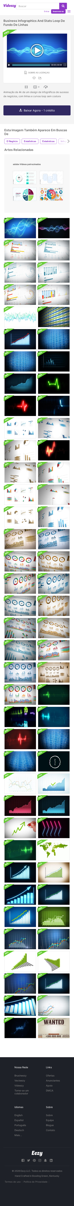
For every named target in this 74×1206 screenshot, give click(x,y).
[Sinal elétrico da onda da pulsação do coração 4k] (54, 383)
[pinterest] (34, 1160)
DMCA (49, 1090)
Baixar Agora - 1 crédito (39, 110)
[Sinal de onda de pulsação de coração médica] (54, 450)
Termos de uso (13, 1181)
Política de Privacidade (35, 1181)
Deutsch (19, 1130)
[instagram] (39, 1160)
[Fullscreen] (65, 65)
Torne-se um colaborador (21, 1092)
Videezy (19, 1085)
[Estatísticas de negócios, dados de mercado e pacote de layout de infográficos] (20, 628)
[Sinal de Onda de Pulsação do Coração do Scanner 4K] (20, 406)
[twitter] (28, 1160)
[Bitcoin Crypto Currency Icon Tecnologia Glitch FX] (54, 761)
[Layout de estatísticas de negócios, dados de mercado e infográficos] (54, 250)
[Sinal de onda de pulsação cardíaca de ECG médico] (54, 406)
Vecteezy (19, 1080)
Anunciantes (53, 1080)
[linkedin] (51, 1160)
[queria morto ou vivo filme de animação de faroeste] (54, 1028)
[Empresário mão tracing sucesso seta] (20, 828)
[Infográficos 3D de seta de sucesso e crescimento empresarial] (20, 383)
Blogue (50, 1125)
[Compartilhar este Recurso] (40, 78)
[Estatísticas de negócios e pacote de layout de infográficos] (20, 428)
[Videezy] (9, 6)
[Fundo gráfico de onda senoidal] (20, 317)
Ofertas (50, 1075)
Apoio (49, 1085)
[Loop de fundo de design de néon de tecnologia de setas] (54, 828)
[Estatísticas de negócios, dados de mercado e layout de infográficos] (20, 250)
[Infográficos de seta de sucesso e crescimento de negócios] (20, 339)
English (18, 1115)
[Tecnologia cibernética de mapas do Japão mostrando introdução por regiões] (20, 1028)
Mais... (18, 1135)
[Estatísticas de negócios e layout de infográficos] (20, 783)
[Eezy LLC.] (37, 1153)
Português (20, 1125)
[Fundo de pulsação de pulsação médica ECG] (54, 694)
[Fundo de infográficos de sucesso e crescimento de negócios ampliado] (54, 361)
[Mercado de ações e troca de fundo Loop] (54, 317)
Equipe (50, 1120)
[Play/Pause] (9, 65)
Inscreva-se (58, 11)
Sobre (49, 1115)
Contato (50, 1130)
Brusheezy (20, 1075)
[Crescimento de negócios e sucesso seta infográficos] (20, 872)
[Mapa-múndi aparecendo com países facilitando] (54, 850)
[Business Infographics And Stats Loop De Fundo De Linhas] (20, 228)
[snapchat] (45, 1160)
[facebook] (23, 1160)
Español (18, 1120)
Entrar (46, 11)
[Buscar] (63, 6)
